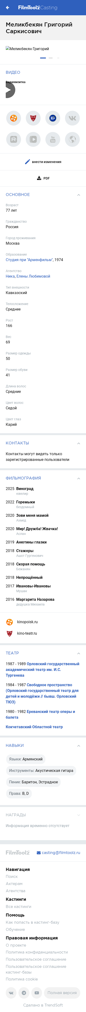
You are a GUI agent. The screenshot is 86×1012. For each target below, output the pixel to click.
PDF (46, 178)
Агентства (15, 891)
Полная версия (62, 993)
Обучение (15, 930)
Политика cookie (22, 979)
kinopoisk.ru (27, 622)
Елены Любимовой (33, 276)
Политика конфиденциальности (37, 952)
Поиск (12, 877)
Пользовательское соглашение (36, 959)
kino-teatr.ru (26, 633)
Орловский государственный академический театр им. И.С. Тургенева (42, 670)
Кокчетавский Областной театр (34, 727)
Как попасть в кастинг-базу (32, 922)
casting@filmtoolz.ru (60, 853)
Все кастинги (18, 907)
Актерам (14, 884)
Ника (10, 276)
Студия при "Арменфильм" (29, 260)
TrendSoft (53, 1005)
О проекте (16, 945)
